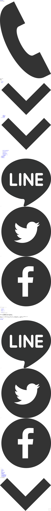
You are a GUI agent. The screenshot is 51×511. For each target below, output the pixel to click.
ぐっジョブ (4, 151)
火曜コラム (4, 115)
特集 (1, 82)
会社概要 (2, 473)
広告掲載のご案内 (3, 475)
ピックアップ (3, 117)
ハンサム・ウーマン (5, 154)
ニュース (2, 308)
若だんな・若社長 (5, 153)
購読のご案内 (3, 472)
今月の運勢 (4, 155)
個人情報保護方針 (3, 476)
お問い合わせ (3, 157)
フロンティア (4, 152)
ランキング (2, 309)
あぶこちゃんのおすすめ (6, 150)
